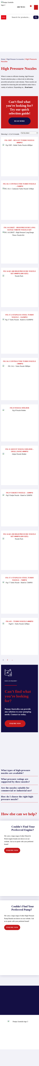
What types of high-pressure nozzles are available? (15, 771)
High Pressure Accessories (15, 59)
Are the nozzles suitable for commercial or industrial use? (16, 789)
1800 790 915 (21, 7)
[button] (36, 7)
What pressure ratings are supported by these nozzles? (15, 780)
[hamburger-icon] (3, 17)
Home (3, 59)
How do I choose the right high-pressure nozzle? (17, 798)
